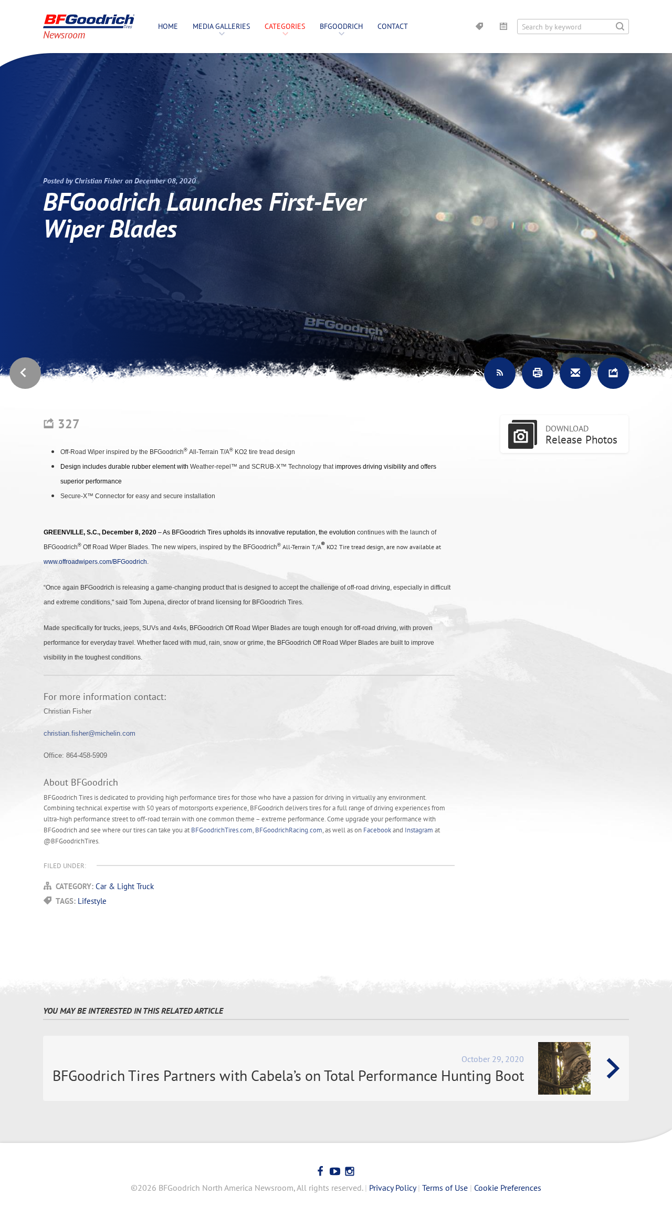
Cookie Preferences (507, 1187)
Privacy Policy (392, 1187)
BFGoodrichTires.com (222, 830)
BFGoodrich (341, 26)
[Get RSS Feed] (500, 373)
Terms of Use (445, 1187)
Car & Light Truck (125, 886)
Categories (285, 26)
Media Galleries (221, 26)
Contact (392, 26)
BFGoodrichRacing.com (288, 830)
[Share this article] (613, 373)
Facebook (377, 830)
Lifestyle (92, 901)
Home (168, 26)
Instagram (419, 830)
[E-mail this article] (575, 373)
